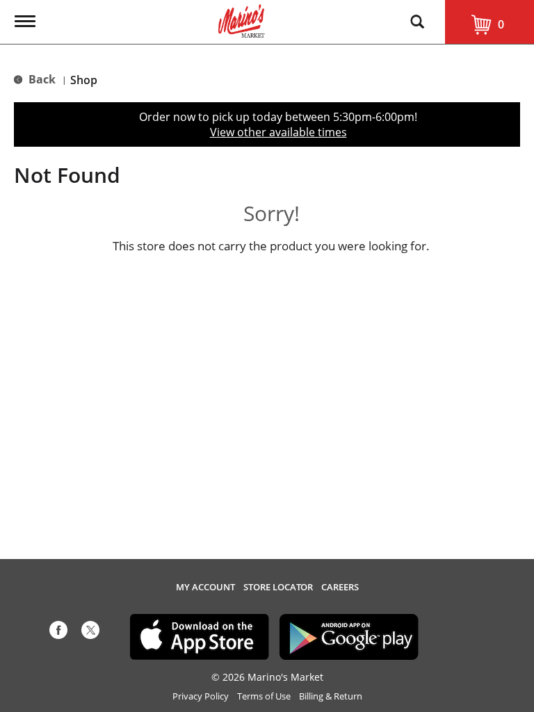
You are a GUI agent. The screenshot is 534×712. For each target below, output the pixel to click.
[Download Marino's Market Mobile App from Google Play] (349, 635)
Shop (83, 80)
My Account (205, 587)
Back (41, 79)
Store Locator (278, 587)
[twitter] (90, 632)
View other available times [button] (278, 132)
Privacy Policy (200, 696)
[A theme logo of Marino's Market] (242, 19)
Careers (340, 587)
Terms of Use (264, 696)
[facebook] (58, 632)
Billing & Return (330, 696)
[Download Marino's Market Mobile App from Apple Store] (199, 635)
